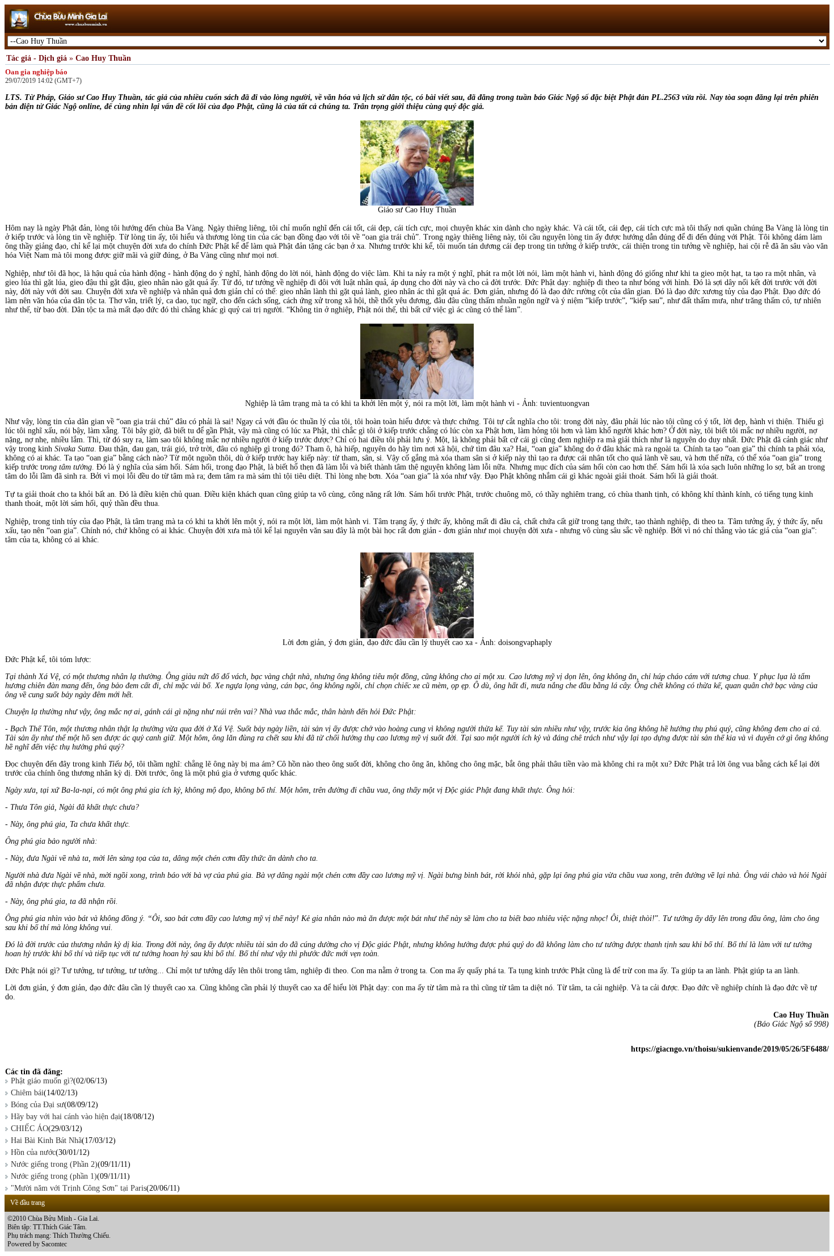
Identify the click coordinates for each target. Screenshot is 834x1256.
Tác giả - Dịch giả (36, 58)
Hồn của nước (33, 1152)
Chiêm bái (27, 1092)
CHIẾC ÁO (29, 1128)
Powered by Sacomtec (37, 1244)
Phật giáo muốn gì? (42, 1081)
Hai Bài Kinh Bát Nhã (46, 1140)
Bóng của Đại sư (37, 1104)
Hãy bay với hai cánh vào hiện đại (65, 1116)
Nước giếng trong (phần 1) (54, 1176)
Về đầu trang (27, 1203)
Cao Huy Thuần (103, 58)
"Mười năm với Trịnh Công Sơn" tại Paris (78, 1188)
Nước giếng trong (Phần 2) (54, 1164)
